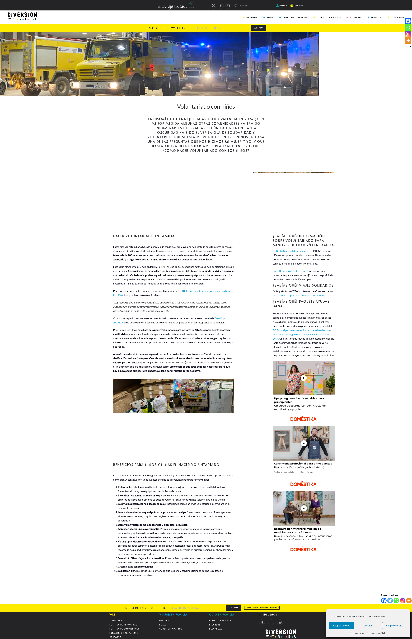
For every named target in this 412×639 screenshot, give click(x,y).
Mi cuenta (284, 5)
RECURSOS (356, 17)
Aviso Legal (251, 607)
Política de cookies (357, 633)
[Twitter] (390, 600)
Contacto (298, 5)
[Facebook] (384, 600)
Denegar (368, 625)
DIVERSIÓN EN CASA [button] (329, 17)
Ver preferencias (394, 625)
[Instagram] (402, 600)
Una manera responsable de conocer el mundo (298, 295)
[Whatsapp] (396, 600)
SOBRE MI (377, 17)
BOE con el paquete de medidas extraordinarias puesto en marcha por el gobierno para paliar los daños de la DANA (303, 334)
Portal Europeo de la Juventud (289, 270)
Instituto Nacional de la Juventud (291, 250)
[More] (409, 600)
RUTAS (271, 17)
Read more (118, 198)
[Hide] (410, 46)
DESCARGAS (398, 17)
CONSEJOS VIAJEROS (296, 17)
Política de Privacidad (269, 607)
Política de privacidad (376, 633)
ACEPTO (258, 28)
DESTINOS (252, 17)
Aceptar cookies (341, 625)
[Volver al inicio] (22, 17)
